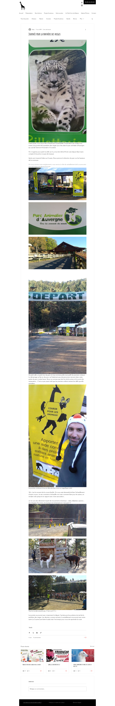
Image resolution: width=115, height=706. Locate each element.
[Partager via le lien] (41, 632)
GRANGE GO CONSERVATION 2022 (54, 664)
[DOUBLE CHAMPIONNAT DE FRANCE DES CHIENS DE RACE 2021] (83, 655)
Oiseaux (34, 19)
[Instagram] (82, 5)
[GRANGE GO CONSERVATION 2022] (57, 655)
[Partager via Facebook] (29, 632)
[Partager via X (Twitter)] (33, 632)
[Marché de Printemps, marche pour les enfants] (32, 655)
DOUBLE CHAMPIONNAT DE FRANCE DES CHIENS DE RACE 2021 (82, 665)
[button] (92, 18)
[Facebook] (82, 3)
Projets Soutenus (58, 19)
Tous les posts (25, 19)
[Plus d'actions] (85, 29)
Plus (81, 19)
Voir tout (92, 646)
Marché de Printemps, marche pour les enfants (32, 664)
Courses (48, 19)
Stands (68, 19)
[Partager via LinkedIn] (37, 632)
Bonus (75, 19)
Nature (41, 19)
